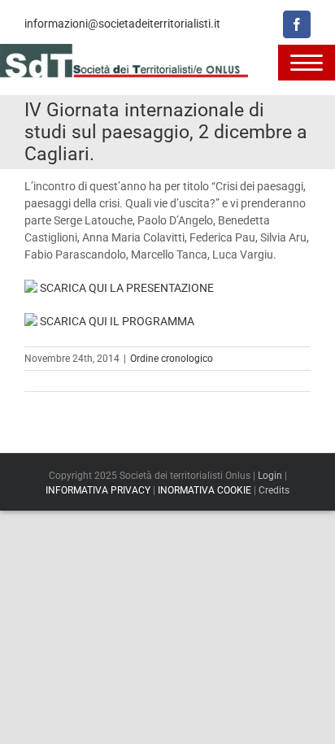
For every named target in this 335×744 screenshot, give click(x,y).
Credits (274, 490)
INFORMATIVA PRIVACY (98, 490)
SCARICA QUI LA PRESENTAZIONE (125, 287)
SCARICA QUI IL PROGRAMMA (115, 321)
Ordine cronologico (171, 358)
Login (270, 475)
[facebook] (297, 24)
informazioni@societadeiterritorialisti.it (122, 23)
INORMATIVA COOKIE (204, 490)
